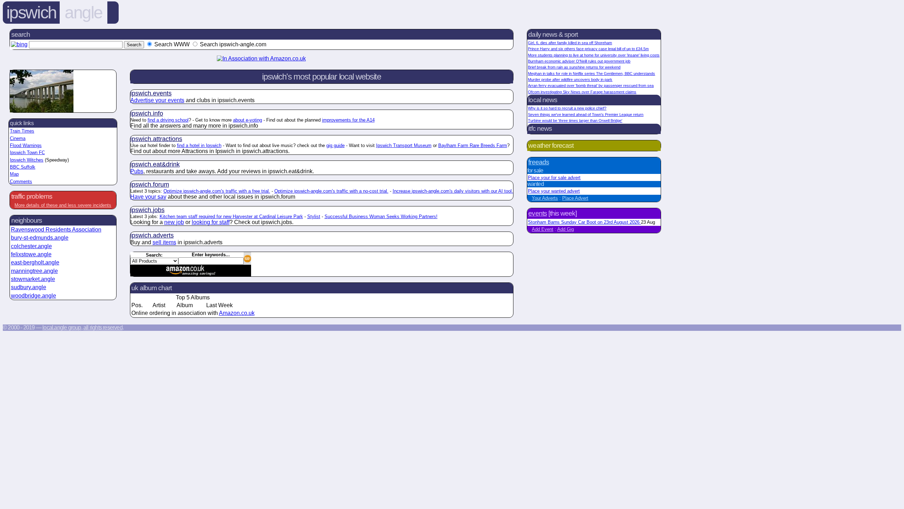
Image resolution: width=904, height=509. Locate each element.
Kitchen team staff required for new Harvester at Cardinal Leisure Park (231, 216)
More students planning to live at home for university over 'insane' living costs (594, 55)
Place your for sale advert (554, 177)
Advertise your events (157, 100)
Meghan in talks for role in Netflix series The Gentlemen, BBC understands (591, 73)
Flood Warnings (26, 145)
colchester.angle (31, 246)
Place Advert (575, 198)
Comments (21, 181)
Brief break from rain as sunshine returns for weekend (574, 67)
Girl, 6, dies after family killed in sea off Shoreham (570, 43)
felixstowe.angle (31, 254)
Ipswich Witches (26, 160)
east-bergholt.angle (35, 262)
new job (174, 222)
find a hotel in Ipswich (199, 145)
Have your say (148, 197)
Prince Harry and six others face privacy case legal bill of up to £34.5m (588, 49)
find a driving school (168, 120)
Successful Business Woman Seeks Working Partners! (381, 216)
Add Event (542, 229)
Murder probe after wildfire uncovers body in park (570, 79)
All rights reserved (103, 327)
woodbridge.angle (33, 296)
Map (14, 174)
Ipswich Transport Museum (404, 145)
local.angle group (61, 327)
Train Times (22, 131)
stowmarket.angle (33, 279)
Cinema (17, 138)
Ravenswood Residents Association (56, 230)
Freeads (538, 162)
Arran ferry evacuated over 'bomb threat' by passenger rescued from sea (591, 85)
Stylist (313, 216)
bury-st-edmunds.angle (40, 238)
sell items (164, 242)
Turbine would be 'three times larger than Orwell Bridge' (575, 120)
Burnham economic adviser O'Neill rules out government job (579, 61)
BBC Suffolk (22, 167)
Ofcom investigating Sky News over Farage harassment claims (582, 92)
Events (537, 213)
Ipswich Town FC (27, 152)
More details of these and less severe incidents (62, 205)
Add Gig (565, 229)
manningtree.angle (34, 271)
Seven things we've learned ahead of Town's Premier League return (585, 114)
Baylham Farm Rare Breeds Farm (472, 145)
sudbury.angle (28, 287)
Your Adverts (545, 198)
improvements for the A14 (348, 120)
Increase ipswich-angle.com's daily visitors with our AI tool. (453, 191)
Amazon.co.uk (237, 313)
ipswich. (151, 93)
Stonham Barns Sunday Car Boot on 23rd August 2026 (584, 222)
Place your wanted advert (554, 191)
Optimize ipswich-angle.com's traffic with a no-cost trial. (331, 191)
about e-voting (247, 120)
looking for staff (211, 222)
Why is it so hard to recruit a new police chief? (567, 108)
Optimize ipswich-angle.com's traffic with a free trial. (216, 191)
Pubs (136, 171)
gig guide (335, 145)
